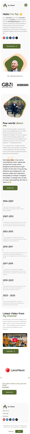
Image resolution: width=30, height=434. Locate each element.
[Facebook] (13, 38)
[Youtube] (4, 38)
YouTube (5, 413)
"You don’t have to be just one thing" (14, 384)
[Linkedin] (7, 38)
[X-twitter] (16, 38)
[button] (26, 5)
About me (6, 410)
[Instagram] (10, 38)
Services (5, 416)
